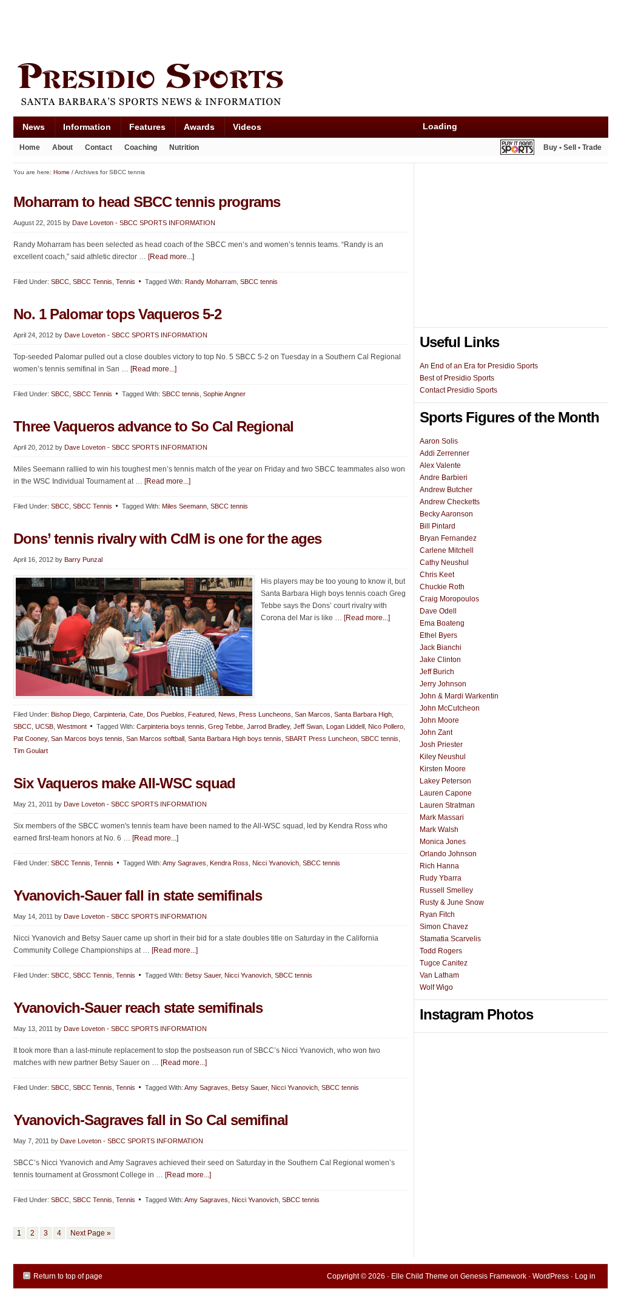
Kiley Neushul (443, 756)
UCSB (44, 726)
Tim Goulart (30, 750)
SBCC (60, 281)
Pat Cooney (30, 738)
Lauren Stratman (447, 805)
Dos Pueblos (165, 714)
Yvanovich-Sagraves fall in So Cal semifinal (150, 1120)
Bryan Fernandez (448, 538)
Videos (247, 127)
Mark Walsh (439, 829)
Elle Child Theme (419, 1276)
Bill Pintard (437, 526)
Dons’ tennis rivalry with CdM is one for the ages (167, 538)
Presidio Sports (310, 86)
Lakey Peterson (445, 781)
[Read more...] (171, 256)
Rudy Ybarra (441, 878)
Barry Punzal (83, 559)
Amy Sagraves (184, 863)
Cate (136, 714)
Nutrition (184, 147)
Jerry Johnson (443, 684)
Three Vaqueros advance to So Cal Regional (153, 426)
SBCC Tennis (92, 281)
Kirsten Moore (443, 769)
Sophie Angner (224, 393)
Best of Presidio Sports (457, 378)
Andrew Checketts (450, 502)
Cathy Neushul (444, 562)
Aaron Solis (439, 441)
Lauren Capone (446, 793)
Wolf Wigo (436, 987)
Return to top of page (67, 1276)
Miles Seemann (184, 506)
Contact (98, 147)
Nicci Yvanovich (275, 863)
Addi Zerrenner (444, 453)
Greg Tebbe (225, 726)
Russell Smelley (446, 890)
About (59, 150)
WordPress (550, 1276)
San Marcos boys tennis (87, 738)
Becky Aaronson (446, 514)
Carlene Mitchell (447, 550)
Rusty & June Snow (452, 902)
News (29, 129)
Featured (201, 714)
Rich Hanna (439, 866)
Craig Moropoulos (449, 599)
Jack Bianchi (441, 647)
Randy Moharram (211, 281)
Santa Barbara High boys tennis (234, 738)
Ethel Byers (438, 635)
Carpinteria (109, 714)
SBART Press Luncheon (321, 738)
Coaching (140, 147)
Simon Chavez (444, 926)
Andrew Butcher (446, 489)
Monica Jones (443, 841)
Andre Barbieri (444, 477)
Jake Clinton (440, 659)
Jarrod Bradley (268, 726)
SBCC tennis (259, 281)
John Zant (436, 732)
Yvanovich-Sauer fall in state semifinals (137, 895)
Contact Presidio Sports (458, 390)
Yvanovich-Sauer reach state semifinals (138, 1007)
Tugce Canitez (444, 963)
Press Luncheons (265, 714)
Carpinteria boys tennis (170, 726)
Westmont (72, 726)
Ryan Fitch (437, 914)
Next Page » (90, 1233)
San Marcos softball (155, 738)
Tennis (125, 281)
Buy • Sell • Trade (572, 147)
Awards (195, 129)
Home (29, 147)
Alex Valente (440, 465)
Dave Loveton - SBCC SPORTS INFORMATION (143, 222)
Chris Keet (437, 574)
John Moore (439, 720)
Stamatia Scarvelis (450, 939)
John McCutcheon (450, 708)
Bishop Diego (70, 714)
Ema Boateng (442, 623)
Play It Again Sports (517, 149)
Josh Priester (441, 744)
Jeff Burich (437, 672)
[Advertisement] (234, 28)
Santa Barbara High (363, 714)
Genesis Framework (493, 1276)
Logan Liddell (345, 726)
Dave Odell (438, 611)
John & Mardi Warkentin (459, 696)
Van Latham (439, 975)
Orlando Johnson (448, 854)
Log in (585, 1276)
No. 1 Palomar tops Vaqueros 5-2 (117, 314)
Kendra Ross (229, 863)
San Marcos (313, 714)
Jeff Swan (308, 726)
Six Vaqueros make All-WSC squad (124, 783)
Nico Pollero (385, 726)
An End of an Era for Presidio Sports (479, 366)
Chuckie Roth (442, 587)
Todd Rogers (441, 951)
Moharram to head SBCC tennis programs (146, 202)
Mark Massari (442, 817)
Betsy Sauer (203, 975)
